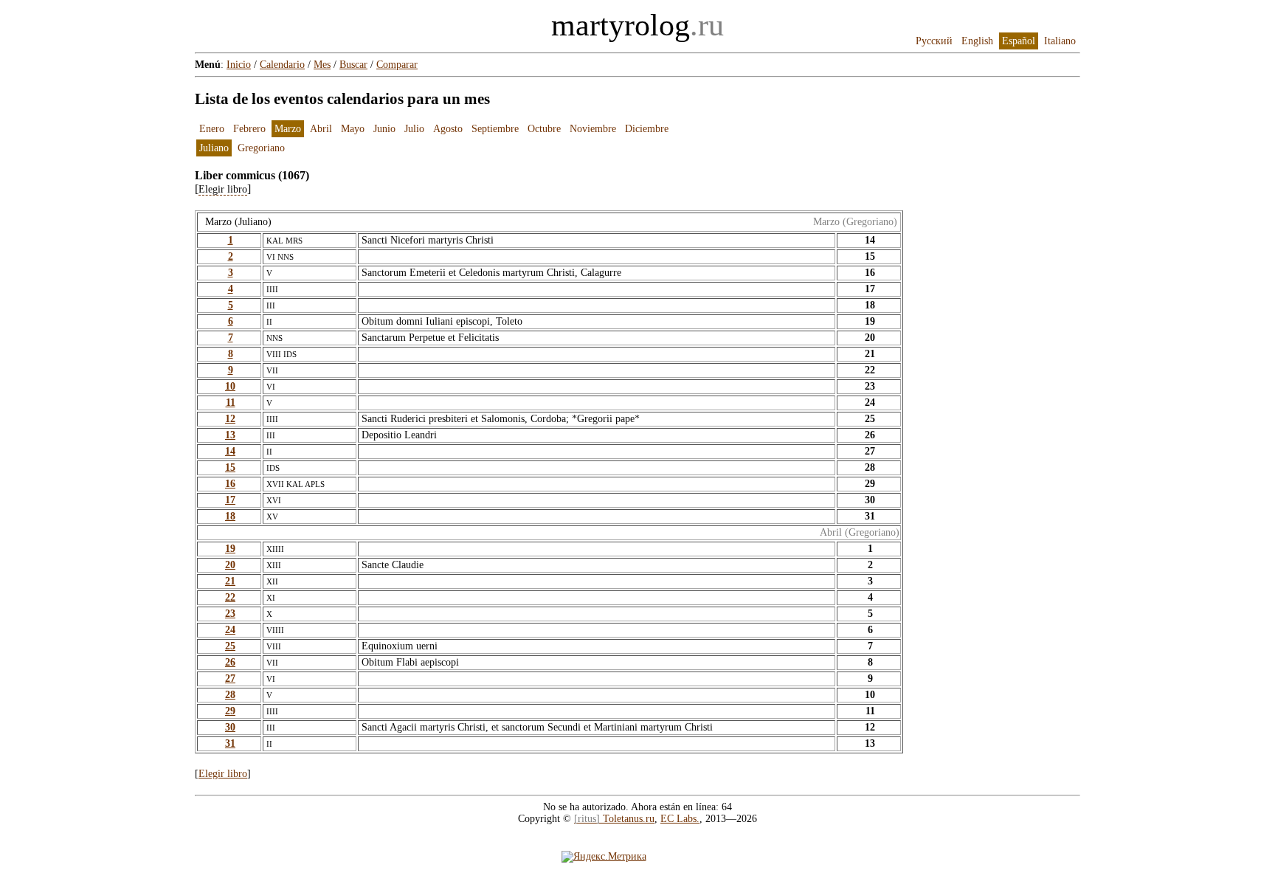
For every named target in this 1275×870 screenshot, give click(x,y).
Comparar (397, 64)
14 (230, 451)
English (977, 40)
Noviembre (593, 128)
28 (230, 694)
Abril (321, 128)
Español (1018, 40)
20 (230, 564)
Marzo (287, 128)
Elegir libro (222, 773)
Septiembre (495, 128)
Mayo (352, 128)
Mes (322, 64)
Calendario (282, 64)
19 (230, 548)
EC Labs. (679, 818)
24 (230, 629)
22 (230, 597)
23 (230, 613)
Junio (384, 128)
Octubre (544, 128)
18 (230, 516)
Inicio (239, 64)
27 (230, 678)
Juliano (214, 147)
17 (230, 499)
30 (230, 727)
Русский (934, 40)
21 (230, 581)
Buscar (353, 64)
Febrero (249, 128)
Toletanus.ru (614, 818)
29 (230, 711)
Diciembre (646, 128)
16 (230, 483)
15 (230, 467)
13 (230, 435)
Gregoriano (261, 147)
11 (230, 402)
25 (230, 646)
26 (230, 662)
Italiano (1060, 40)
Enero (211, 128)
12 (230, 418)
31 (230, 743)
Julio (414, 128)
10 (230, 386)
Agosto (448, 128)
